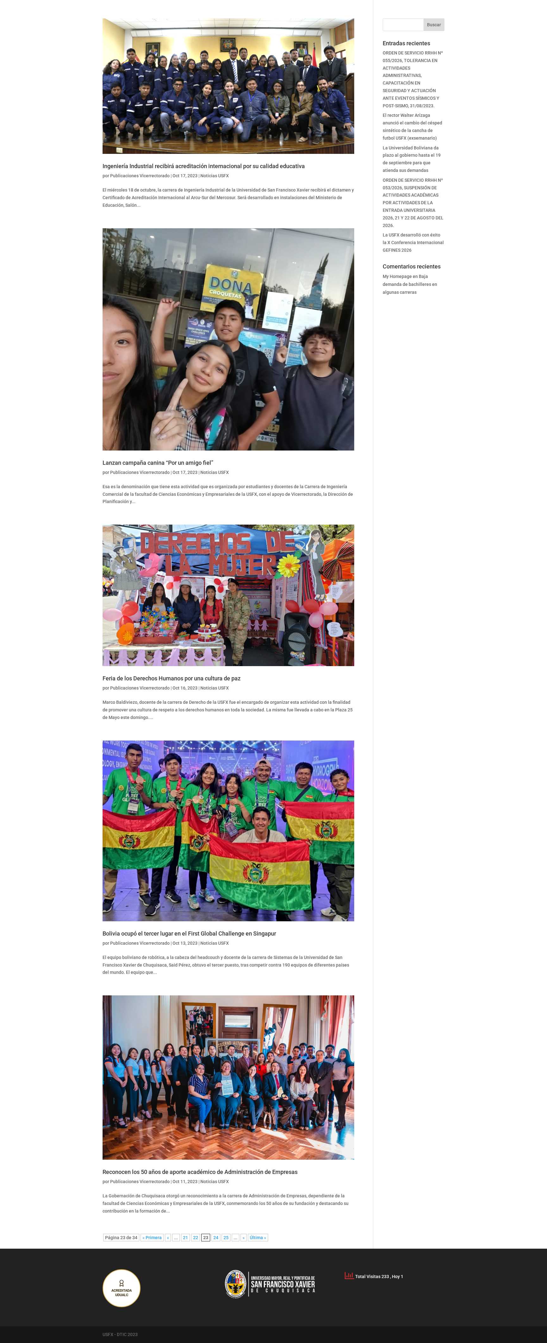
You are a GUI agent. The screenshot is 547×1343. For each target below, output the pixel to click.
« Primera (152, 1237)
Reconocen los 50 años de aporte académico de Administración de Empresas (200, 1172)
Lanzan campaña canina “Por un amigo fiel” (158, 462)
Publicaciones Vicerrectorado (140, 175)
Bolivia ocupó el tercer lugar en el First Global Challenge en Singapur (189, 933)
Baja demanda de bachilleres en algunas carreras (410, 284)
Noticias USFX (214, 175)
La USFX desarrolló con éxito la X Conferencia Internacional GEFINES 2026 (413, 242)
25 (226, 1237)
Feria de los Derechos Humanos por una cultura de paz (172, 678)
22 (195, 1237)
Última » (258, 1237)
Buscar (434, 24)
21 (185, 1237)
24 (215, 1237)
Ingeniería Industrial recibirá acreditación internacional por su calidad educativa (204, 166)
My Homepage (397, 276)
